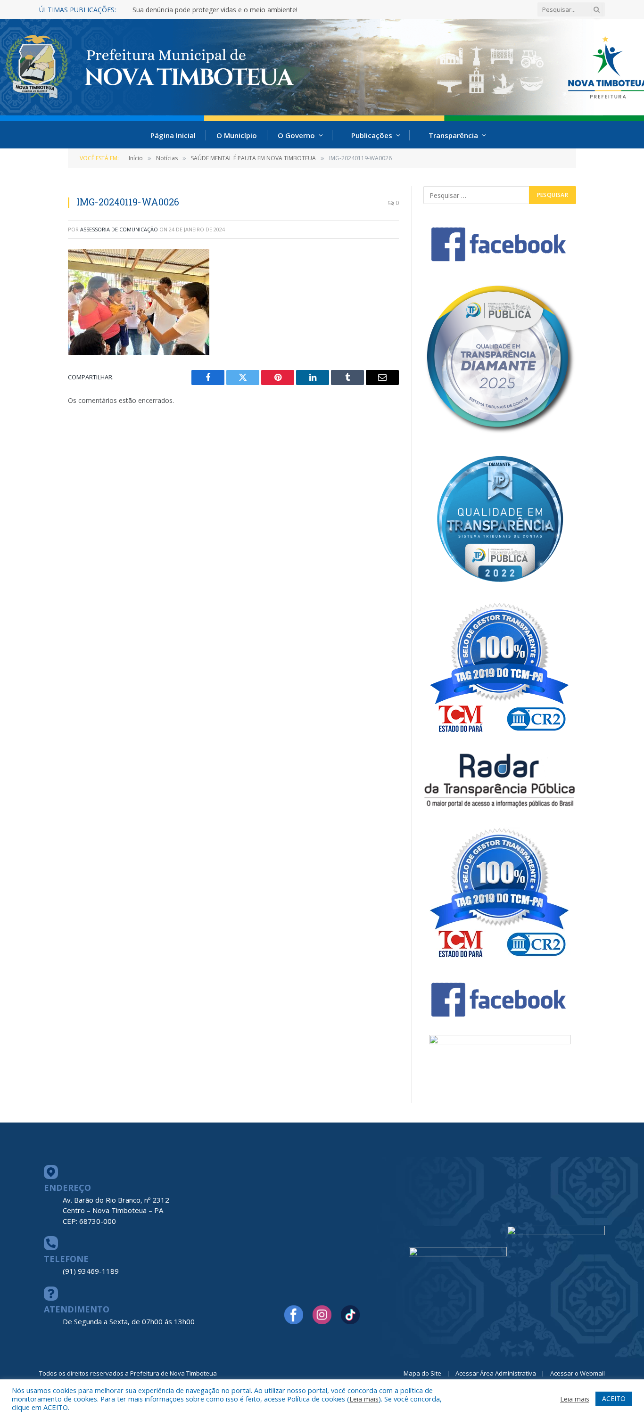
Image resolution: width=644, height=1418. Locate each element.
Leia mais (364, 1398)
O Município (236, 135)
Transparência (453, 135)
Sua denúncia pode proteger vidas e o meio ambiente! (214, 10)
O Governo (296, 135)
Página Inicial (173, 135)
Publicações (371, 135)
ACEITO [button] (614, 1398)
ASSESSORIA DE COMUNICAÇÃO (119, 229)
